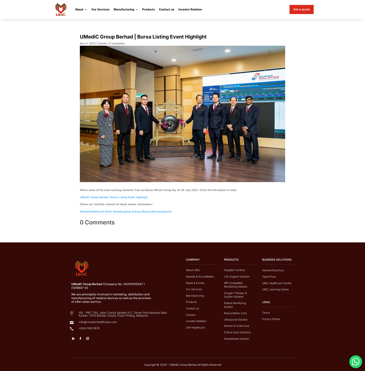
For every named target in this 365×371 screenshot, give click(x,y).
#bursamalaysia (161, 211)
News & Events (195, 283)
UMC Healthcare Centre (276, 283)
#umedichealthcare (92, 211)
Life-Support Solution (237, 276)
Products (148, 9)
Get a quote (301, 9)
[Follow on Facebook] (80, 338)
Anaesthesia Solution (236, 338)
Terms (266, 312)
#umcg (136, 211)
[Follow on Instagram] (87, 338)
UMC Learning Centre (275, 289)
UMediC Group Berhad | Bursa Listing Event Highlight (114, 197)
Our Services (100, 9)
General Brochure (273, 270)
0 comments (117, 43)
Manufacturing (124, 9)
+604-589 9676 (89, 328)
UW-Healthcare (195, 327)
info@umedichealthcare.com (98, 322)
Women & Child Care (236, 325)
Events (102, 43)
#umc (108, 211)
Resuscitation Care (235, 313)
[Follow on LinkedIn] (73, 338)
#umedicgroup (122, 211)
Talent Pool (269, 276)
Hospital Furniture (234, 270)
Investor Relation (190, 9)
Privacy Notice (271, 319)
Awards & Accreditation (200, 276)
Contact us (166, 9)
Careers (191, 314)
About (79, 9)
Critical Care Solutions (237, 332)
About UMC (193, 270)
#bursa (145, 211)
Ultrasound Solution (236, 319)
